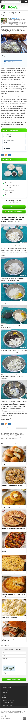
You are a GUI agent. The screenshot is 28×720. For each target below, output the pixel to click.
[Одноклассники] (6, 155)
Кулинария (3, 24)
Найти (20, 1)
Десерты (8, 24)
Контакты (4, 697)
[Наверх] (24, 718)
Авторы (4, 695)
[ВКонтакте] (2, 155)
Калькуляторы (5, 690)
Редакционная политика (7, 700)
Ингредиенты (7, 57)
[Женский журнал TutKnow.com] (9, 7)
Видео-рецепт (7, 63)
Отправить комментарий (14, 679)
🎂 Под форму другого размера (14, 211)
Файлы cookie (3, 716)
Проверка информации (7, 702)
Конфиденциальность (5, 715)
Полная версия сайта (7, 705)
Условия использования (5, 718)
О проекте (4, 692)
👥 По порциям (14, 206)
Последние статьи (6, 687)
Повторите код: (6, 664)
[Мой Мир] (9, 155)
